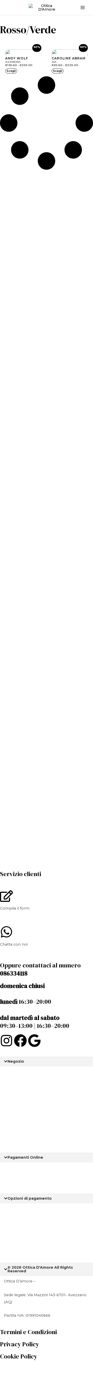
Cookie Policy (18, 1356)
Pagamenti (14, 1181)
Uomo (10, 1085)
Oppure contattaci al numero (40, 969)
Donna (10, 1099)
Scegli (11, 71)
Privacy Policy (19, 1344)
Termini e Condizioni (28, 1332)
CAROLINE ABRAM (69, 58)
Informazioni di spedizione (29, 1208)
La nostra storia (18, 1071)
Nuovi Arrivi (15, 1112)
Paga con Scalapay (21, 1167)
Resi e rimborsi (18, 1222)
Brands (10, 1126)
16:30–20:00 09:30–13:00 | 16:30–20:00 (34, 1005)
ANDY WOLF (16, 58)
